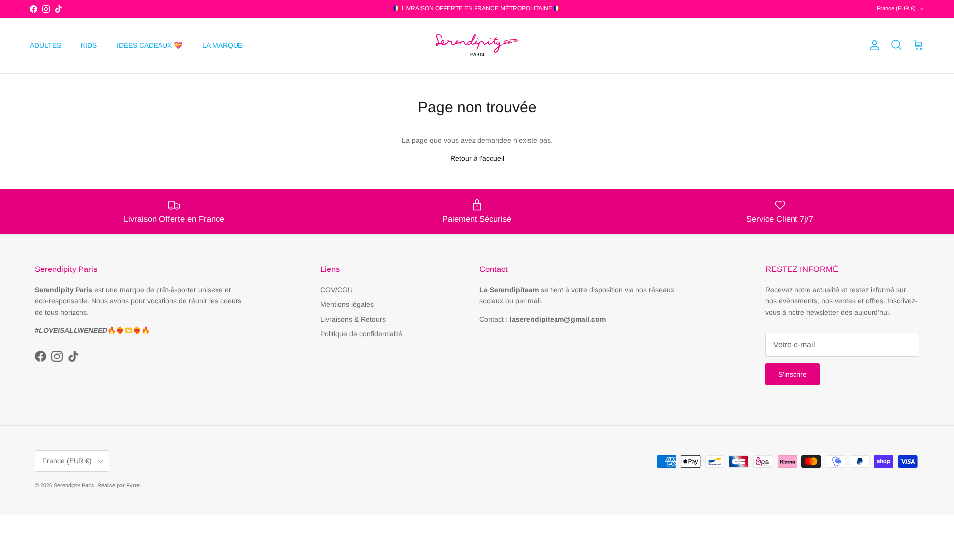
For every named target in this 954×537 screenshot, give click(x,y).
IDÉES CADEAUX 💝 (149, 45)
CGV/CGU (336, 290)
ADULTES (45, 45)
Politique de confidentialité (361, 334)
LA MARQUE (222, 45)
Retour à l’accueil (477, 158)
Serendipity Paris (74, 485)
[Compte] (872, 45)
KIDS (89, 45)
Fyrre (133, 485)
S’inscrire (792, 374)
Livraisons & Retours (353, 319)
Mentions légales (347, 304)
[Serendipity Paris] (477, 45)
